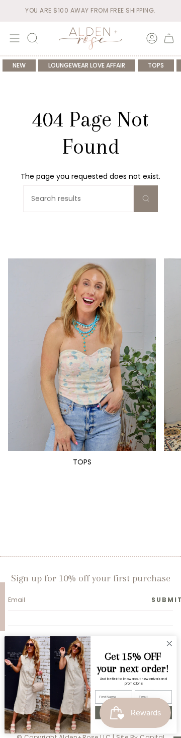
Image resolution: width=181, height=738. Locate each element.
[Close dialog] (169, 643)
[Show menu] (13, 38)
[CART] (168, 38)
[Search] (146, 198)
